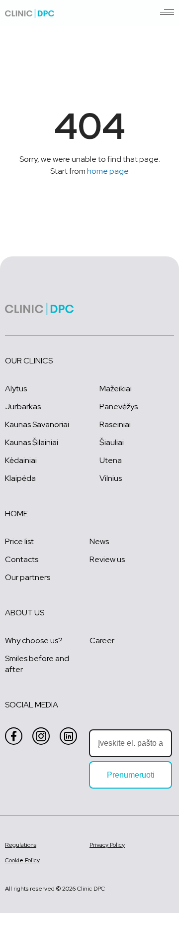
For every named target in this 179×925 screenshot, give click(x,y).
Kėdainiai (21, 460)
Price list (19, 541)
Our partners (27, 577)
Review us (107, 559)
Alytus (16, 388)
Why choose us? (34, 640)
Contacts (21, 559)
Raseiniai (115, 424)
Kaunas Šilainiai (31, 442)
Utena (110, 460)
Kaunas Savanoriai (37, 424)
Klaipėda (20, 478)
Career (102, 640)
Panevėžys (118, 406)
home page (108, 171)
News (99, 541)
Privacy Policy (107, 845)
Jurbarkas (23, 406)
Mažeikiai (115, 388)
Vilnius (110, 478)
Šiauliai (111, 442)
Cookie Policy (22, 860)
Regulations (20, 845)
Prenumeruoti (131, 775)
